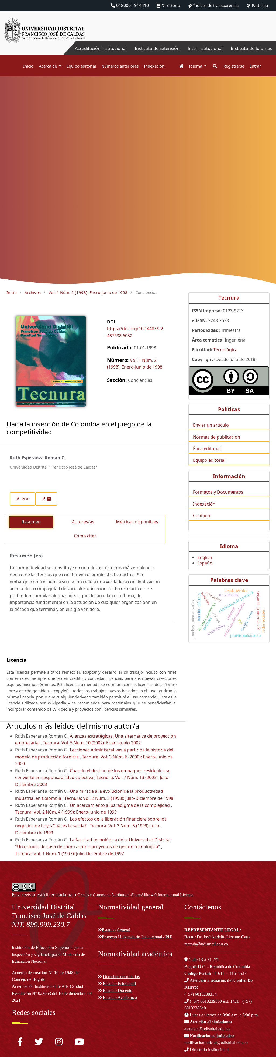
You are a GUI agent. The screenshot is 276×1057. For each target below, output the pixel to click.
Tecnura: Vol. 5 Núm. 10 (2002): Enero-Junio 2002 (92, 743)
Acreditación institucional (101, 48)
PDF (24, 498)
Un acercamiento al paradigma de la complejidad (120, 805)
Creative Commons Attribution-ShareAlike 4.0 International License (135, 894)
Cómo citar (85, 536)
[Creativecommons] (229, 380)
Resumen (31, 522)
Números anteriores (120, 66)
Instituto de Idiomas (251, 48)
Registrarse (233, 66)
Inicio (28, 66)
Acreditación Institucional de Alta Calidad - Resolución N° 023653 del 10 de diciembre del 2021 (52, 993)
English (204, 557)
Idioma (196, 66)
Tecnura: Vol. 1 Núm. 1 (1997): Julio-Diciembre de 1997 (69, 854)
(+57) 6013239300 (206, 1001)
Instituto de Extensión (157, 48)
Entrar (255, 66)
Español (205, 563)
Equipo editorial (81, 66)
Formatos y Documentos (218, 492)
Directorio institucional (209, 1049)
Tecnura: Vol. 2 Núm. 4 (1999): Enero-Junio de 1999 (66, 812)
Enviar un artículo (211, 425)
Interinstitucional (205, 48)
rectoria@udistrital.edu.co (206, 944)
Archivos (33, 292)
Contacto (202, 516)
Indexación (154, 66)
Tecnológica (225, 350)
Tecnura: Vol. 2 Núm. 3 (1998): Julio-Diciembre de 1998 (118, 798)
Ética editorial (207, 448)
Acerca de (48, 66)
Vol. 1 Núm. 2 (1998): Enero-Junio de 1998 (88, 292)
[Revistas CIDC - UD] (179, 66)
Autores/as (83, 522)
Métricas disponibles (137, 522)
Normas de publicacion (216, 437)
